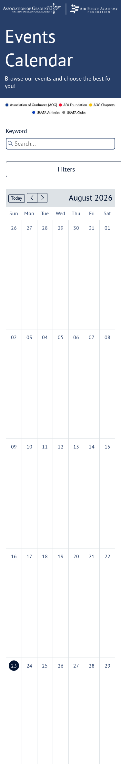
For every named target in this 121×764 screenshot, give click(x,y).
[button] (32, 198)
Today (16, 198)
